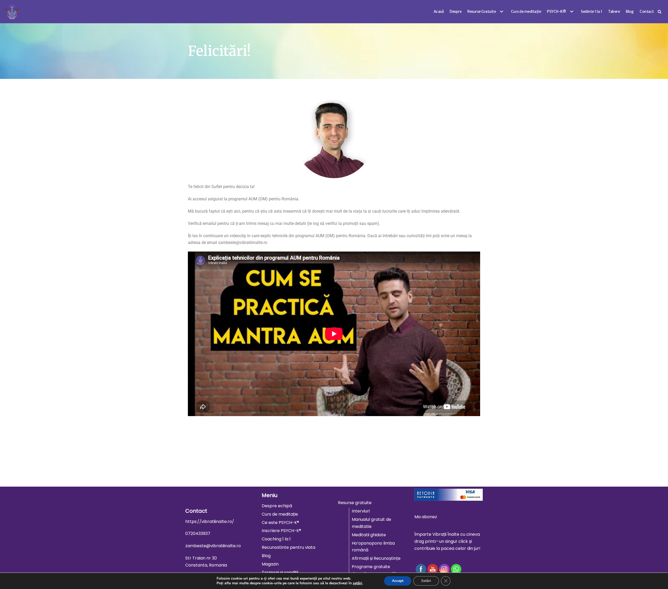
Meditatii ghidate (369, 535)
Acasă (439, 11)
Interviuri (361, 511)
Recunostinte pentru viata (288, 547)
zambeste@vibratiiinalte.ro (213, 546)
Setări (426, 580)
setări (357, 583)
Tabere (614, 11)
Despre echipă (277, 506)
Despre (455, 11)
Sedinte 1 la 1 (591, 11)
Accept (397, 580)
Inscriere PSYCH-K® (281, 531)
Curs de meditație (526, 11)
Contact (647, 11)
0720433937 (197, 533)
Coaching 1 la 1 (276, 539)
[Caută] (659, 12)
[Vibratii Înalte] (12, 11)
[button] (501, 11)
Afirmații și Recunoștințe (376, 558)
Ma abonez (425, 517)
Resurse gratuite (355, 503)
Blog (630, 11)
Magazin (270, 564)
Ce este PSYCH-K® (280, 523)
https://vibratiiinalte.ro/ (209, 521)
